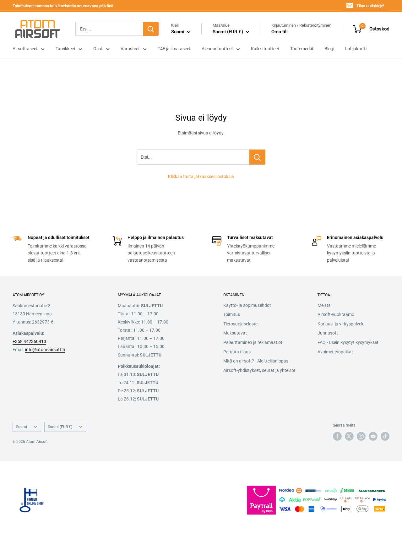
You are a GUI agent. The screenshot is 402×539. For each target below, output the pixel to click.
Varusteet (130, 48)
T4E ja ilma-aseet (174, 48)
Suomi (21, 427)
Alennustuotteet (217, 48)
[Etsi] (151, 29)
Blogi (329, 48)
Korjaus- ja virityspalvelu (341, 323)
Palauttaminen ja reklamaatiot (252, 342)
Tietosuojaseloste (240, 323)
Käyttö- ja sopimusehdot (247, 305)
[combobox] (109, 29)
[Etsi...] (257, 157)
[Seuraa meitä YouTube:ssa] (373, 436)
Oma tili (279, 32)
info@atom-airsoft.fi (45, 349)
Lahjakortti (356, 48)
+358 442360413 (29, 341)
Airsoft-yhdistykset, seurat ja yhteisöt (259, 370)
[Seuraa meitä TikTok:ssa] (385, 436)
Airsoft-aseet (25, 48)
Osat (98, 48)
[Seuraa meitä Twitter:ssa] (349, 436)
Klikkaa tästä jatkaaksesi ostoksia (201, 176)
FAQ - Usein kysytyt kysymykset (348, 342)
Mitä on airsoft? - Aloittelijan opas (255, 360)
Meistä (324, 305)
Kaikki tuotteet (265, 48)
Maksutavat (235, 332)
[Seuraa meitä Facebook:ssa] (337, 436)
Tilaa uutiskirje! (370, 5)
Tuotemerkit (301, 48)
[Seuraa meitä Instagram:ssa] (361, 436)
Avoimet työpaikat (335, 351)
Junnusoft (328, 332)
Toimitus (231, 314)
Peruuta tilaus (237, 351)
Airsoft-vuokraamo (336, 314)
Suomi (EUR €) (60, 427)
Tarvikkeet (65, 48)
